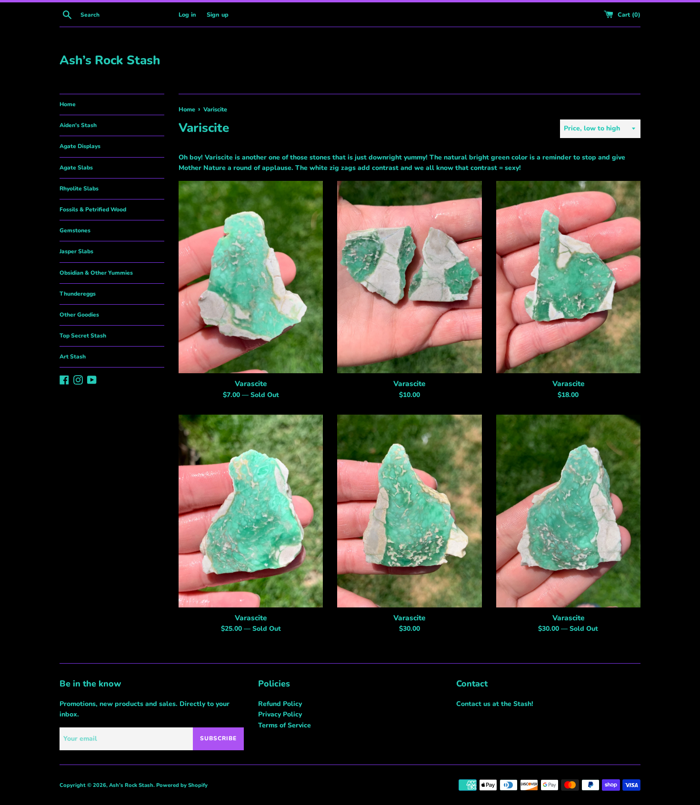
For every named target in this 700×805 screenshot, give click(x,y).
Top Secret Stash (83, 335)
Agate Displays (80, 146)
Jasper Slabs (76, 251)
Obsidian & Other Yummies (96, 273)
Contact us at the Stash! (494, 703)
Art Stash (73, 356)
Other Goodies (79, 314)
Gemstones (75, 230)
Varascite (251, 383)
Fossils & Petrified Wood (93, 209)
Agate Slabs (76, 167)
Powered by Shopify (182, 785)
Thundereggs (78, 294)
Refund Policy (280, 703)
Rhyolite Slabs (79, 188)
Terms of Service (284, 725)
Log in (187, 14)
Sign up (218, 14)
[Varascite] (251, 277)
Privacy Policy (280, 714)
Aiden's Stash (78, 125)
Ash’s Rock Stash (110, 60)
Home (68, 104)
